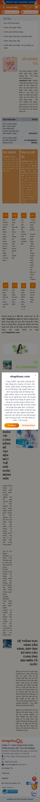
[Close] (35, 375)
